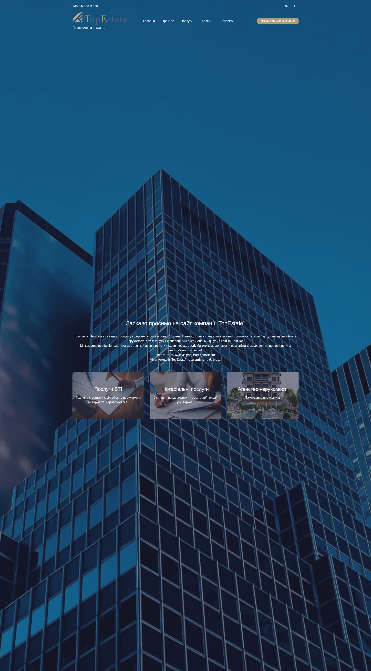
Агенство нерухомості (263, 389)
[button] (278, 21)
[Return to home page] (99, 18)
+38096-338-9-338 (85, 6)
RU (286, 6)
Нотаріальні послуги (185, 389)
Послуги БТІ (108, 389)
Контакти (227, 21)
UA (296, 6)
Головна (149, 21)
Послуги (186, 21)
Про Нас (168, 21)
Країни (206, 21)
